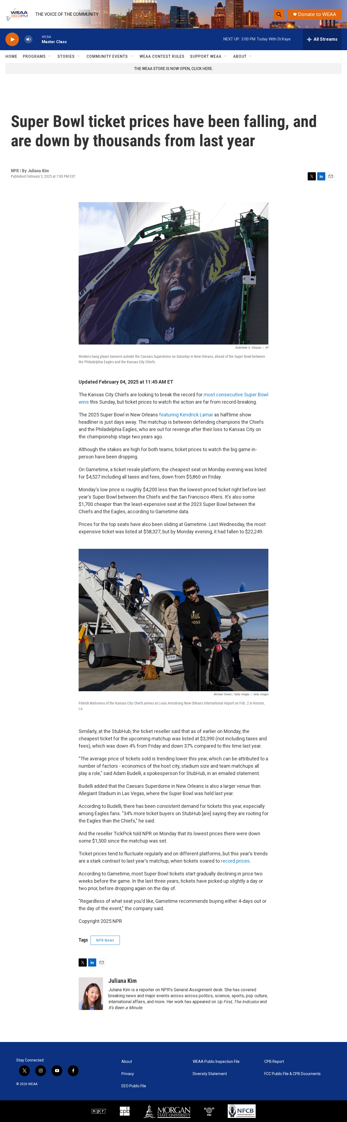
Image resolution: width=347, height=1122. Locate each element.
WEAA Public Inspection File (216, 1062)
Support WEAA (205, 56)
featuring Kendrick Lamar (186, 414)
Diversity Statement (210, 1074)
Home (11, 56)
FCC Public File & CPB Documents (292, 1074)
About (240, 56)
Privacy (127, 1074)
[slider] (37, 39)
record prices (235, 861)
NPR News (105, 940)
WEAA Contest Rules (162, 56)
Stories (66, 56)
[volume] (28, 39)
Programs (34, 56)
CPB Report (274, 1062)
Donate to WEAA (317, 14)
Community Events (107, 56)
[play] (12, 39)
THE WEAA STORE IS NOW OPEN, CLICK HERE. (173, 68)
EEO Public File (133, 1086)
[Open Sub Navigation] (50, 56)
